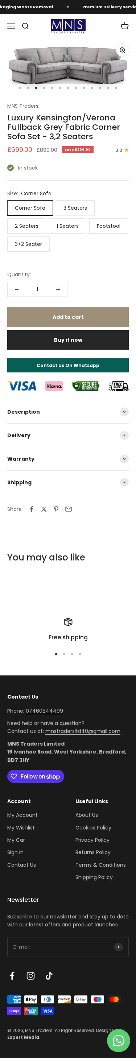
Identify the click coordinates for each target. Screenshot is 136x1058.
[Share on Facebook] (31, 509)
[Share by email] (68, 509)
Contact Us (21, 865)
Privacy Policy (92, 840)
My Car (16, 840)
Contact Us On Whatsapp (68, 365)
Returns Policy (93, 852)
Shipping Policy (94, 877)
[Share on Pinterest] (56, 509)
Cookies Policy (93, 827)
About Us (86, 815)
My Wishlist (21, 827)
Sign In (15, 852)
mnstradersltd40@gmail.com (82, 731)
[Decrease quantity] (17, 289)
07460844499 (44, 710)
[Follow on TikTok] (49, 976)
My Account (22, 815)
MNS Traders (22, 106)
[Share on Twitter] (44, 509)
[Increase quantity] (58, 289)
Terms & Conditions (100, 865)
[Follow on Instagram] (31, 976)
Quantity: (19, 274)
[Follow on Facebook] (12, 976)
